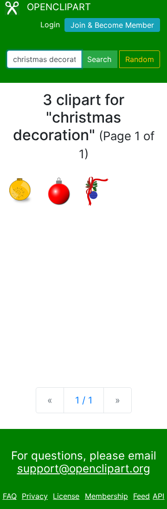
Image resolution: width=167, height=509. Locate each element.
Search (99, 59)
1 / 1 (83, 400)
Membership (106, 496)
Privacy (35, 496)
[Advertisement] (83, 289)
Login (50, 24)
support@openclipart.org (83, 468)
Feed (141, 496)
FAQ (10, 496)
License (66, 496)
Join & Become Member (112, 25)
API (158, 496)
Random (139, 59)
